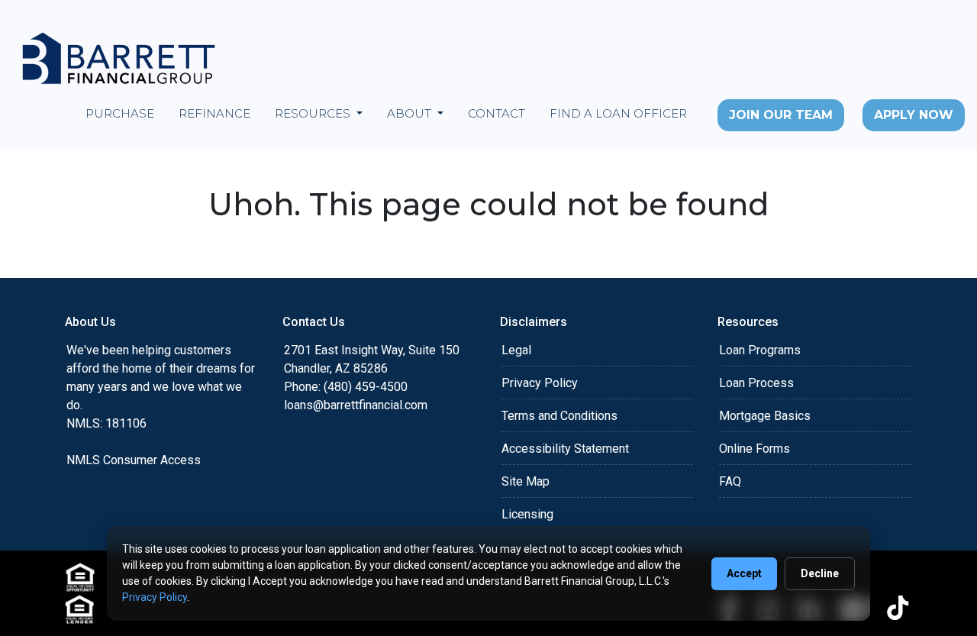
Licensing (527, 514)
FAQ (730, 481)
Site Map (525, 481)
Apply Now (913, 115)
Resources (314, 113)
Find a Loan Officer (618, 113)
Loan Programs (760, 350)
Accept (744, 573)
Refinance (214, 113)
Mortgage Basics (765, 415)
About (410, 113)
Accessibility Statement (565, 448)
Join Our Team (781, 115)
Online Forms (754, 448)
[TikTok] (897, 608)
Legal (516, 350)
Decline (820, 573)
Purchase (119, 113)
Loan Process (756, 383)
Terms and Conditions (559, 415)
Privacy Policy (539, 383)
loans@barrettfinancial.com (355, 405)
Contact (496, 113)
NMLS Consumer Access (133, 460)
